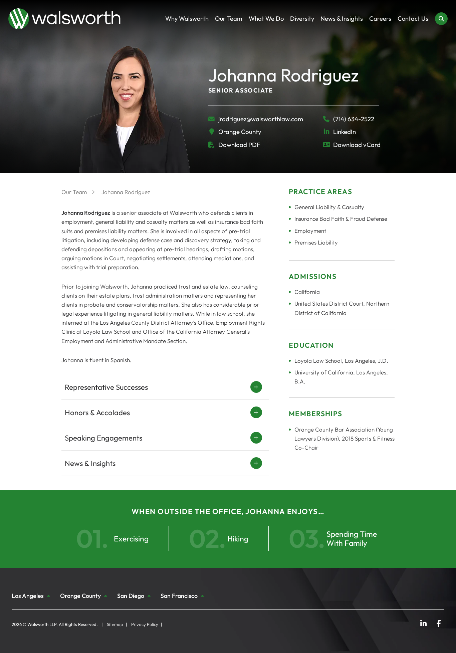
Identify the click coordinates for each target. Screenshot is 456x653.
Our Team (228, 18)
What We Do (266, 18)
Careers (380, 18)
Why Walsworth (187, 18)
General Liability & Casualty (329, 206)
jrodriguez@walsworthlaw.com (260, 119)
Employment (310, 230)
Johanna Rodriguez (125, 191)
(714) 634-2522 (353, 119)
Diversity (302, 18)
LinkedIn (344, 132)
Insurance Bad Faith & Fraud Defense (340, 218)
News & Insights (341, 18)
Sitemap (115, 624)
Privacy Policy (144, 624)
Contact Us (413, 18)
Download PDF (239, 145)
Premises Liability (316, 242)
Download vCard (357, 145)
